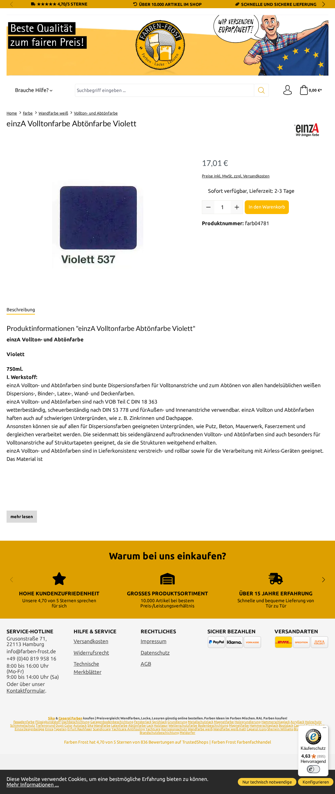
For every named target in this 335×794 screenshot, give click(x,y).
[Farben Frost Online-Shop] (167, 45)
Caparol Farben (70, 718)
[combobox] (164, 90)
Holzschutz (313, 722)
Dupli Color (64, 725)
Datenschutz (155, 653)
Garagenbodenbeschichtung (111, 722)
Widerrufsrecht (91, 653)
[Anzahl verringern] (208, 207)
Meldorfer (187, 732)
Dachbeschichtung (76, 722)
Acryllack (297, 722)
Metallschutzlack (200, 722)
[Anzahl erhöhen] (237, 207)
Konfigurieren (316, 782)
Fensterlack (142, 722)
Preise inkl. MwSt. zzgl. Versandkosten (236, 176)
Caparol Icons (257, 729)
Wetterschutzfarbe (182, 725)
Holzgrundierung (248, 722)
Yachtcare (153, 729)
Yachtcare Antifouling (128, 729)
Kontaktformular (26, 691)
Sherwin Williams (280, 729)
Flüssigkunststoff (48, 722)
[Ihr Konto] (287, 90)
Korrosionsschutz (174, 729)
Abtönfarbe (137, 725)
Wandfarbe (102, 725)
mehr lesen (21, 516)
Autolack (80, 725)
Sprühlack (159, 722)
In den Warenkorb (267, 206)
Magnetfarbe (224, 722)
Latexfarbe (119, 725)
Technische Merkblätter (87, 668)
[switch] (313, 769)
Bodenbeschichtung (213, 725)
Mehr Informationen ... (33, 784)
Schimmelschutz (22, 725)
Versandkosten (91, 641)
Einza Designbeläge (29, 729)
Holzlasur (161, 725)
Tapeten (60, 729)
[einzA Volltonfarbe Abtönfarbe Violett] (97, 225)
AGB (146, 664)
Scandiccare (102, 729)
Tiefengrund (45, 725)
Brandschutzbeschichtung (159, 732)
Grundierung (177, 722)
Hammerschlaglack (275, 722)
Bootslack (286, 725)
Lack (150, 725)
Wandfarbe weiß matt (229, 729)
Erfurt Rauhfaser (79, 729)
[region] (97, 225)
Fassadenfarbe (24, 722)
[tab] (21, 310)
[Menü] (324, 729)
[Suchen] (261, 90)
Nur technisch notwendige (267, 782)
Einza (49, 729)
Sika (51, 718)
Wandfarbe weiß (200, 729)
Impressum (154, 641)
